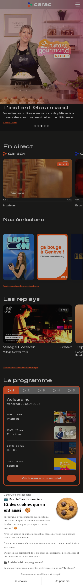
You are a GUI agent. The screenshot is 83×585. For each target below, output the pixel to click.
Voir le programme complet (41, 478)
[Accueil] (41, 4)
